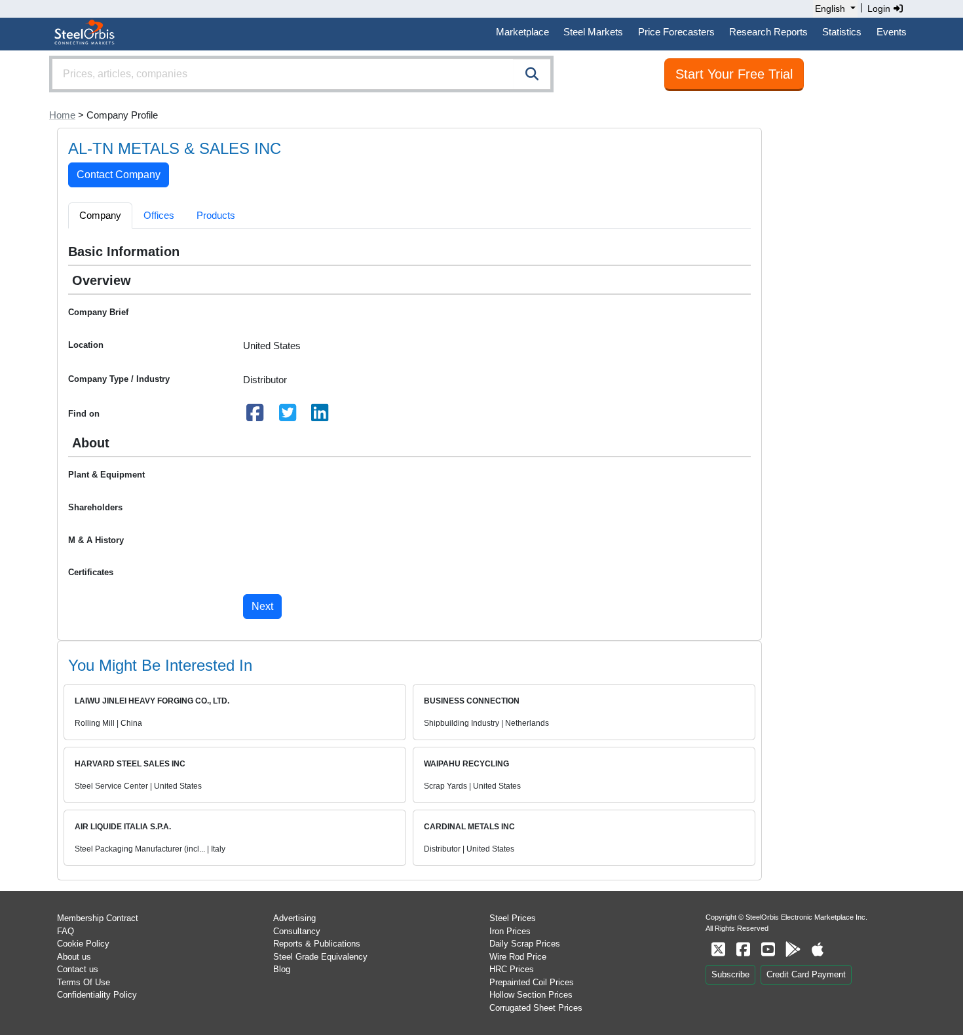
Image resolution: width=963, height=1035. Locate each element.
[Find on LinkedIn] (320, 416)
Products (216, 215)
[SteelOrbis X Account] (718, 949)
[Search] (532, 74)
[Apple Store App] (817, 949)
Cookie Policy (83, 944)
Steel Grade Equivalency (320, 957)
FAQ (65, 931)
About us (74, 957)
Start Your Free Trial (734, 74)
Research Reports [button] (768, 31)
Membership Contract (97, 918)
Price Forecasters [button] (676, 31)
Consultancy (296, 931)
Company (100, 215)
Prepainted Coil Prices (531, 982)
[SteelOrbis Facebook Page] (743, 949)
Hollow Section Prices (531, 995)
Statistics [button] (841, 31)
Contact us (77, 969)
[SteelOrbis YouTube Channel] (768, 949)
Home (62, 115)
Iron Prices (510, 931)
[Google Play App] (792, 949)
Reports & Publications (316, 944)
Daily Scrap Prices (524, 944)
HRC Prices (511, 969)
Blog (281, 969)
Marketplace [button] (522, 31)
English (830, 8)
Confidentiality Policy (97, 995)
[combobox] (301, 74)
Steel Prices (512, 918)
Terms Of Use (83, 982)
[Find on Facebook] (255, 416)
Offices (158, 215)
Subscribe (730, 974)
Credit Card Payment (806, 974)
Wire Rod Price (517, 957)
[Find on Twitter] (287, 416)
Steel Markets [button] (593, 31)
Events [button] (892, 31)
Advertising (294, 918)
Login (880, 8)
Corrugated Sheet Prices (535, 1008)
